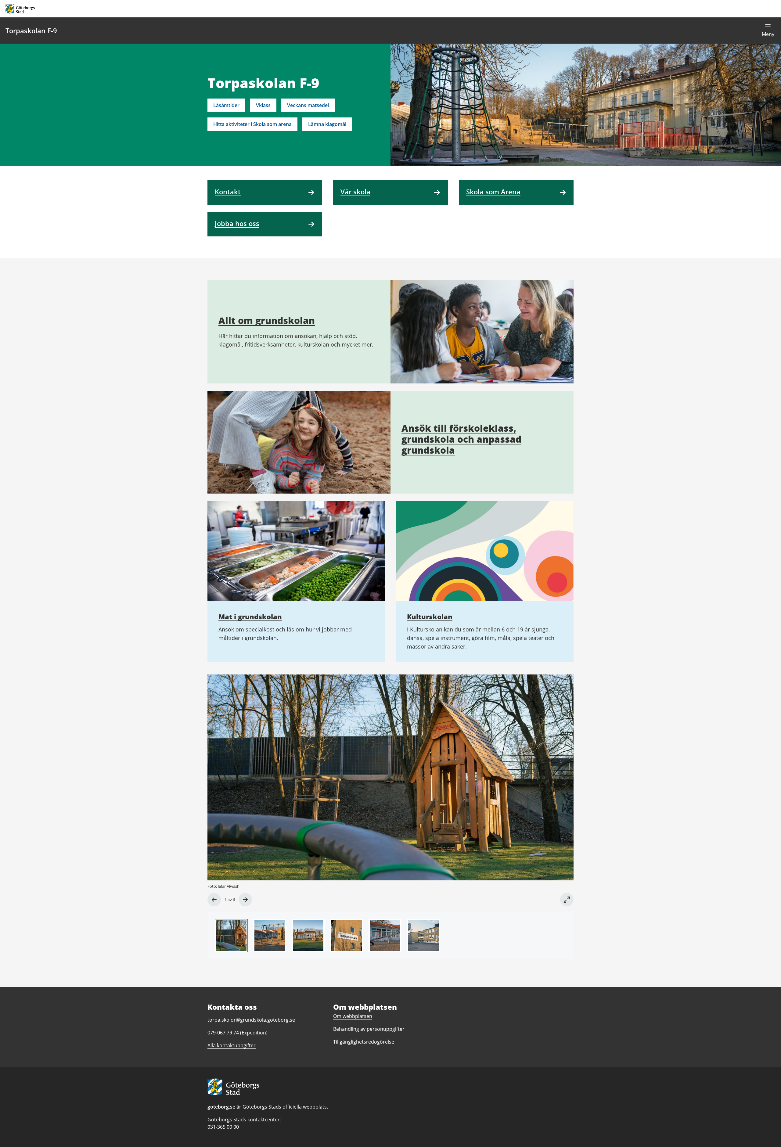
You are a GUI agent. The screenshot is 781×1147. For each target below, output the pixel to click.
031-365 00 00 (223, 1127)
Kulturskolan (429, 616)
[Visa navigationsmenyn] (768, 30)
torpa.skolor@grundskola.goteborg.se (251, 1019)
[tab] (231, 935)
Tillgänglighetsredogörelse (363, 1041)
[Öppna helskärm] (567, 899)
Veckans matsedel (308, 105)
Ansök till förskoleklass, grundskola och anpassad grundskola (461, 439)
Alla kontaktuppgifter (231, 1045)
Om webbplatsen (352, 1016)
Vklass (263, 105)
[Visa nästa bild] (245, 899)
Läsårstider (226, 105)
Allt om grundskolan (266, 320)
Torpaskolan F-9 (31, 30)
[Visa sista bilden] (214, 899)
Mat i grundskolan (250, 616)
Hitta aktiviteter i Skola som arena (252, 124)
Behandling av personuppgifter (369, 1029)
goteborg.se (221, 1106)
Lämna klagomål (327, 124)
